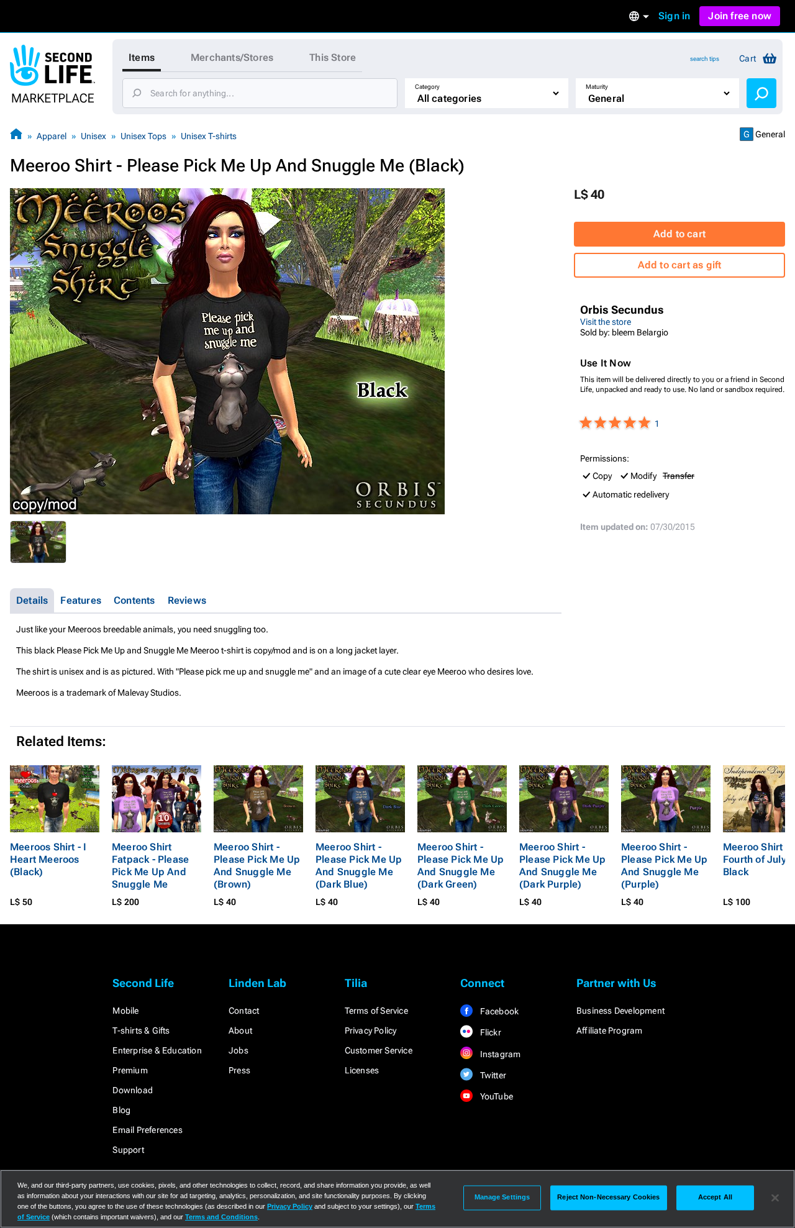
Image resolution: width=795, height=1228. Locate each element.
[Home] (16, 135)
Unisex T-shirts (209, 136)
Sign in (674, 16)
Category (427, 86)
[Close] (775, 1197)
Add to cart (679, 234)
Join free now (739, 16)
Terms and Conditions (221, 1217)
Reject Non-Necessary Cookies (608, 1197)
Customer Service (378, 1050)
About (240, 1030)
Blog (121, 1110)
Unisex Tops (143, 136)
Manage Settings (502, 1197)
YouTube (495, 1096)
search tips (704, 58)
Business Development (620, 1011)
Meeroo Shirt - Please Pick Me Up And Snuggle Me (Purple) (664, 865)
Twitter (492, 1075)
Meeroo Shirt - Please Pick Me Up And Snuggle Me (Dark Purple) (562, 865)
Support (127, 1150)
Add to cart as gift (680, 265)
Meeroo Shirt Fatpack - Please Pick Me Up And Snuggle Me (150, 865)
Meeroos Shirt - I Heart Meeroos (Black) (48, 859)
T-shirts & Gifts (141, 1030)
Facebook (498, 1011)
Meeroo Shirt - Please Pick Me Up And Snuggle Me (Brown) (257, 865)
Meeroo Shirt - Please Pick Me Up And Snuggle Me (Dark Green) (460, 865)
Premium (129, 1070)
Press (239, 1070)
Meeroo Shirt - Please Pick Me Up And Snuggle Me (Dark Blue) (359, 865)
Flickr (489, 1032)
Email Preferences (147, 1130)
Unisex (93, 136)
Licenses (362, 1070)
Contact (244, 1011)
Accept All (715, 1197)
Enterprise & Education (156, 1050)
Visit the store (605, 322)
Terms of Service (376, 1011)
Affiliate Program (609, 1030)
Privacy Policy (371, 1030)
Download (132, 1090)
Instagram (499, 1054)
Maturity (597, 86)
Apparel (51, 136)
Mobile (125, 1011)
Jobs (238, 1050)
